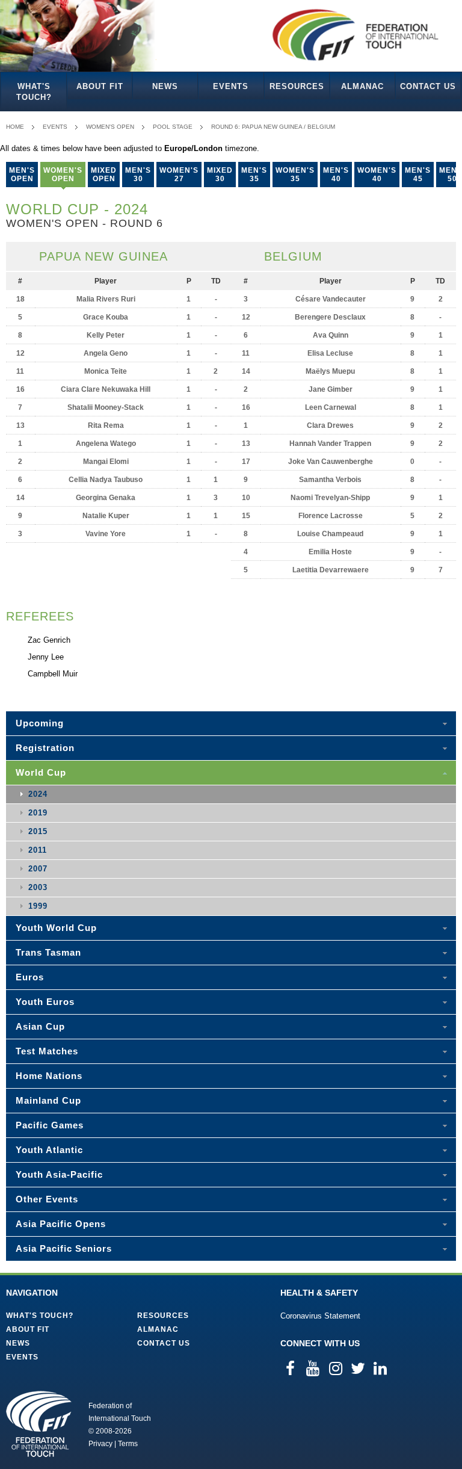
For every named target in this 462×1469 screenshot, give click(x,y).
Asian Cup (40, 1026)
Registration (45, 748)
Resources (297, 86)
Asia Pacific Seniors (64, 1248)
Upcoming (40, 723)
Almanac (362, 86)
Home (15, 126)
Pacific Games (50, 1125)
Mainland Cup (48, 1100)
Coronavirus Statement (320, 1315)
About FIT (99, 86)
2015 (38, 831)
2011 (37, 850)
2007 (38, 868)
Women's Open (110, 126)
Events (230, 86)
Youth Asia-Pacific (59, 1174)
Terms (128, 1444)
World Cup (41, 772)
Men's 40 (336, 174)
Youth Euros (45, 1002)
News (165, 86)
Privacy (100, 1444)
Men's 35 (254, 174)
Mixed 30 (220, 174)
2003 (38, 887)
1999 (38, 906)
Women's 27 (179, 174)
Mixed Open (104, 174)
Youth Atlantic (49, 1150)
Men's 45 (418, 174)
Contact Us (428, 86)
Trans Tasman (48, 952)
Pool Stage (172, 126)
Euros (30, 977)
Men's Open (22, 174)
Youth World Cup (56, 928)
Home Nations (49, 1076)
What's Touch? (34, 92)
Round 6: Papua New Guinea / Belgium (273, 126)
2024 (38, 794)
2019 (38, 812)
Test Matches (47, 1051)
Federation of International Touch (39, 1424)
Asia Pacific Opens (61, 1224)
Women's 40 (376, 174)
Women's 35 (295, 174)
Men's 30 (138, 174)
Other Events (47, 1199)
